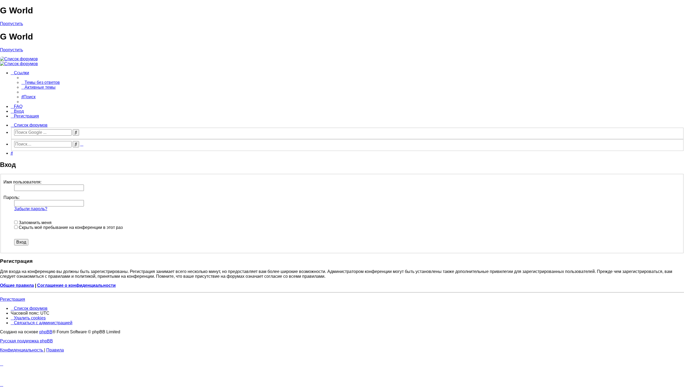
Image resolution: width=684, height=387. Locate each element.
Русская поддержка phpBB (26, 341)
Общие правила (17, 285)
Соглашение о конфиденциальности (76, 285)
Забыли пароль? (30, 208)
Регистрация (12, 299)
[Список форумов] (19, 59)
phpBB (45, 332)
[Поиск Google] (76, 132)
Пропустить (11, 23)
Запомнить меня (35, 222)
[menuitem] (40, 82)
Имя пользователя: (22, 182)
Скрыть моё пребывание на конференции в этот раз (70, 227)
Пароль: (11, 197)
